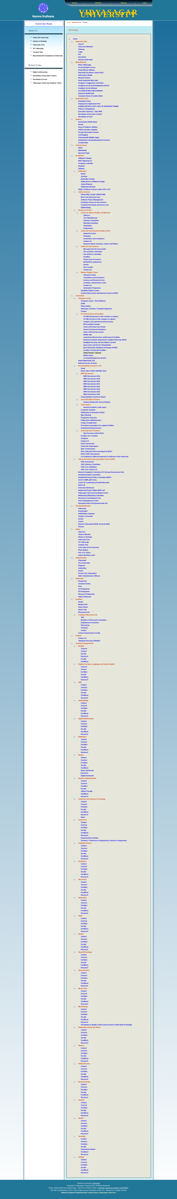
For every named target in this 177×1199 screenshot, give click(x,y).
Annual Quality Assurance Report (93, 397)
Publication (82, 171)
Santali (80, 1118)
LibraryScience (84, 970)
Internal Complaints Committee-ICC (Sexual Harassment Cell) (101, 472)
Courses (84, 649)
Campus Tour (38, 52)
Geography (82, 898)
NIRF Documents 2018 (91, 376)
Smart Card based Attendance (94, 329)
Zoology (81, 1157)
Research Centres (85, 210)
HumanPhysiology (85, 952)
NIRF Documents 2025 (91, 394)
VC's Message (38, 48)
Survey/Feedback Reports (90, 399)
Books (83, 174)
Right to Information (40, 72)
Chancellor (82, 560)
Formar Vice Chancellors (87, 573)
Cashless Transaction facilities (94, 350)
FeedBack (84, 661)
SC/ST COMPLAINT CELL (87, 480)
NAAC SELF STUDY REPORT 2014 (93, 371)
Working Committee (90, 223)
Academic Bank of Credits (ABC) (90, 96)
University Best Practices (90, 431)
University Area (39, 45)
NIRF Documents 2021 (91, 384)
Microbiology (83, 1007)
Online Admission (84, 597)
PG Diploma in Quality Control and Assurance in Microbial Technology (106, 1025)
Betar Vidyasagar (84, 65)
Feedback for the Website (87, 88)
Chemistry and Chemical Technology (91, 799)
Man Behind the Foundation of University (48, 56)
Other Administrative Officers (89, 576)
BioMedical (82, 737)
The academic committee (92, 252)
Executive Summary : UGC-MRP (90, 111)
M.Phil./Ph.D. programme (92, 262)
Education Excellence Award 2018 (90, 73)
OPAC (80, 148)
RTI (79, 54)
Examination (82, 511)
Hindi (80, 916)
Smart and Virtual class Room (94, 327)
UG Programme (84, 589)
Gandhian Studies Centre (90, 290)
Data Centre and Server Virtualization (97, 345)
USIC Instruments (87, 462)
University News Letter (86, 555)
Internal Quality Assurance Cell (89, 366)
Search (74, 3)
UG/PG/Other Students (86, 514)
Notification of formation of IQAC (93, 412)
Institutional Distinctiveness (91, 428)
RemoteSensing (84, 1082)
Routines (81, 166)
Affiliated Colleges (85, 158)
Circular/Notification (83, 506)
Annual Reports (86, 184)
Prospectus (82, 581)
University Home (43, 23)
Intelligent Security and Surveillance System (99, 342)
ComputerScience (85, 843)
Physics (81, 1045)
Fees (80, 586)
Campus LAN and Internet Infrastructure (98, 322)
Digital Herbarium (87, 776)
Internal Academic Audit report (94, 407)
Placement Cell (83, 612)
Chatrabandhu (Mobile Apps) (88, 137)
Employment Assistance (90, 623)
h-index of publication (89, 423)
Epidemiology (86, 207)
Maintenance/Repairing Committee (91, 495)
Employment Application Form (89, 104)
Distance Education (85, 60)
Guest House (83, 607)
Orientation (87, 226)
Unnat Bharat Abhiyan (86, 70)
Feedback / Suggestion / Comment (90, 83)
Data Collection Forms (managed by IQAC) (96, 451)
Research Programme (86, 594)
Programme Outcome (89, 418)
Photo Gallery (86, 306)
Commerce (82, 820)
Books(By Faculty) (88, 179)
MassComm (82, 988)
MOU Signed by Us (85, 161)
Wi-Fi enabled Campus (91, 324)
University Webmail (85, 47)
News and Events (87, 770)
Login (145, 3)
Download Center (84, 101)
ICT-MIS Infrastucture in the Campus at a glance (100, 316)
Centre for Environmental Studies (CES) (95, 231)
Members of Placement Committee (94, 620)
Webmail (98, 3)
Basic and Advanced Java (90, 197)
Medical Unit (82, 604)
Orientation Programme (92, 288)
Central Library (81, 145)
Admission (82, 508)
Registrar (81, 565)
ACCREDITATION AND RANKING (90, 91)
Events (86, 265)
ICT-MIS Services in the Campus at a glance (99, 319)
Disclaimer (82, 57)
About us (86, 215)
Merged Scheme (84, 78)
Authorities (82, 568)
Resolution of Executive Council (44, 76)
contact (83, 630)
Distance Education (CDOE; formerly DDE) (94, 524)
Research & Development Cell (89, 498)
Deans (80, 571)
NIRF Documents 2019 (91, 379)
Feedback (84, 438)
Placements (85, 625)
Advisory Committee (91, 220)
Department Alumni (88, 1149)
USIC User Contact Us (89, 469)
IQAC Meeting (86, 415)
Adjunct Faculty (86, 791)
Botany (81, 755)
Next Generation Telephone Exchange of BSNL (100, 348)
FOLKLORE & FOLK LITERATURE (93, 194)
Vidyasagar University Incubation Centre (93, 493)
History (81, 934)
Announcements (84, 584)
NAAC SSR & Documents (90, 454)
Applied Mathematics (86, 719)
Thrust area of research (92, 259)
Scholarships (83, 143)
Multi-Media (82, 150)
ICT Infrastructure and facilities (92, 314)
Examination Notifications (87, 122)
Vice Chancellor (84, 563)
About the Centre (89, 233)
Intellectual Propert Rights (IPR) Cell (91, 490)
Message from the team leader (94, 249)
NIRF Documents (87, 374)
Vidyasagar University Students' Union (47, 83)
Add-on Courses (84, 192)
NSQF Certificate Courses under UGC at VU (94, 189)
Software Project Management (92, 200)
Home (68, 22)
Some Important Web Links (88, 80)
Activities (84, 628)
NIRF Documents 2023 (91, 389)
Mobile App (87, 335)
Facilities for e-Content (89, 436)
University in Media (85, 75)
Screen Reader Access (86, 67)
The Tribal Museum (90, 218)
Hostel (80, 602)
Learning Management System (94, 358)
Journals (84, 176)
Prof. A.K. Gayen (84, 553)
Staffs (83, 303)
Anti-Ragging (83, 135)
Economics (82, 861)
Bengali (81, 646)
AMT (80, 682)
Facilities (86, 257)
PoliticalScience (84, 1064)
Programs (87, 236)
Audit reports (86, 405)
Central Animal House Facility (89, 633)
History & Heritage (40, 41)
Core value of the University (88, 547)
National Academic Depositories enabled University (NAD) (104, 340)
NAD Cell (81, 485)
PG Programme (84, 591)
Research (84, 656)
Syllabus (81, 169)
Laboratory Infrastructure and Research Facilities (101, 337)
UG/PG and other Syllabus (87, 130)
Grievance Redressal (86, 488)
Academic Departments (84, 643)
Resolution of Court (40, 79)
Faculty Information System (88, 132)
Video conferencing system (93, 332)
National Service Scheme (87, 363)
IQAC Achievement (88, 449)
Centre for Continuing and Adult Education (93, 482)
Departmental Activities (89, 838)
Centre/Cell (80, 296)
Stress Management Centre (88, 501)
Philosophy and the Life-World (89, 1027)
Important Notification (86, 93)
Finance (81, 527)
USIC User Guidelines (89, 467)
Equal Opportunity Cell (86, 361)
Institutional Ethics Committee (89, 475)
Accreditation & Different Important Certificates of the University (104, 457)
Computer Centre (84, 298)
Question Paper (84, 153)
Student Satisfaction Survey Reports (96, 402)
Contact (84, 311)
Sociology (82, 1136)
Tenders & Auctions (85, 516)
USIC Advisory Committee (90, 464)
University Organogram (89, 446)
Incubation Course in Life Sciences (93, 202)
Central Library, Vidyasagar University (101, 1193)
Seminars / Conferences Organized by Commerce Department (104, 840)
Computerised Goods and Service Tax (95, 205)
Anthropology (83, 700)
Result (80, 124)
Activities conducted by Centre (94, 283)
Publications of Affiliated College (93, 182)
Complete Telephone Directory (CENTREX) (113, 1188)
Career (80, 521)
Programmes (88, 228)
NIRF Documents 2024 (91, 392)
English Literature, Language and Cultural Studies (96, 664)
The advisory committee (92, 254)
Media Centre (88, 355)
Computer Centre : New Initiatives (93, 301)
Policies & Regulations (86, 109)
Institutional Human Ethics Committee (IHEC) (94, 477)
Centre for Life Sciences (90, 246)
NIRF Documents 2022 (91, 386)
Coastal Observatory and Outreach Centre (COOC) (99, 293)
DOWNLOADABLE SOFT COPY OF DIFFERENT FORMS (98, 106)
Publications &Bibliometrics (91, 420)
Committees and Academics (93, 239)
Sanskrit (81, 1100)
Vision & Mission (84, 534)
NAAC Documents (87, 444)
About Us (81, 532)
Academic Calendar (85, 163)
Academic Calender (88, 410)
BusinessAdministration (87, 778)
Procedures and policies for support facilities (97, 425)
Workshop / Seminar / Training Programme (96, 309)
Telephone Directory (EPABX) (89, 641)
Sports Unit (82, 610)
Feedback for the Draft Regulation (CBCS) (93, 86)
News (83, 817)
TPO (82, 617)
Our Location (88, 267)
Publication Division (88, 187)
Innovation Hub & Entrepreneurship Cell (92, 503)
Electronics (82, 879)
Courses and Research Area (94, 280)
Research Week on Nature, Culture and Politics (100, 244)
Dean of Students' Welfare (87, 127)
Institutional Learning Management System (94, 140)
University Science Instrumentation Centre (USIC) (96, 459)
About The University (40, 38)
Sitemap (123, 3)
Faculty (83, 654)
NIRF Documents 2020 (91, 381)
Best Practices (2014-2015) (93, 433)
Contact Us (87, 241)
